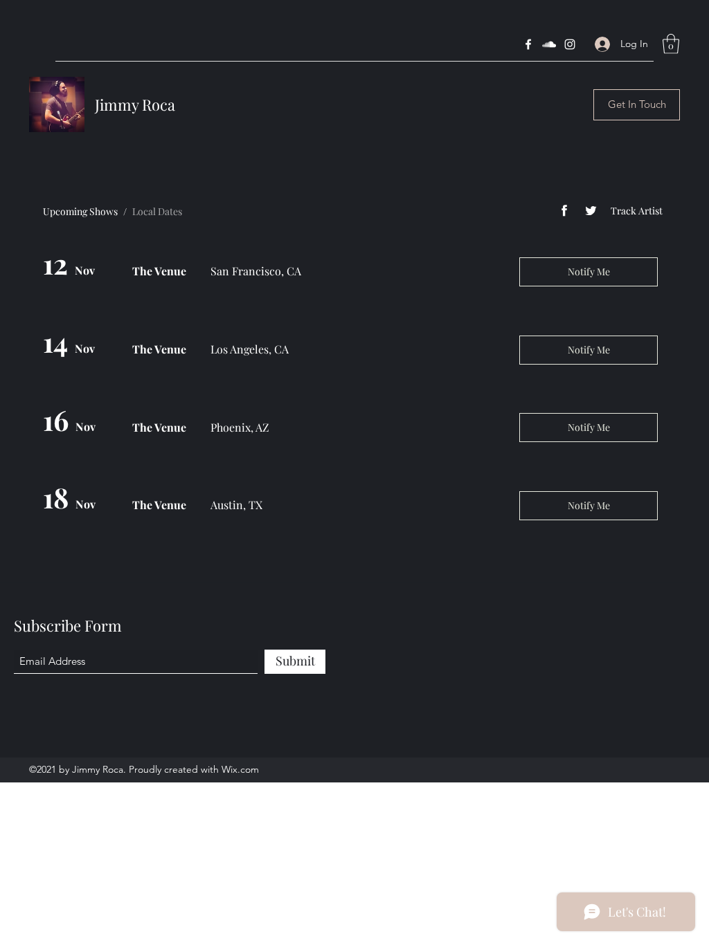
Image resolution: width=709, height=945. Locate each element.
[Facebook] (528, 44)
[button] (671, 44)
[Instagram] (570, 44)
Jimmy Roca (135, 104)
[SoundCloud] (549, 44)
